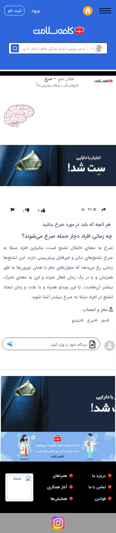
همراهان (60, 476)
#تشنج (77, 321)
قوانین (100, 498)
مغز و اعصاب (96, 310)
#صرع (92, 321)
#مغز (105, 321)
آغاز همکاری (57, 487)
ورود (36, 10)
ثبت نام (14, 10)
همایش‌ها (59, 498)
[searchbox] (52, 48)
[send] (9, 344)
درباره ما (99, 476)
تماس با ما (97, 487)
